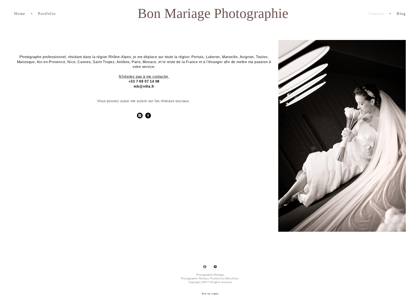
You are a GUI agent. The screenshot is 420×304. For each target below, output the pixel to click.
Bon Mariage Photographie (210, 13)
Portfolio (47, 14)
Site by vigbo (210, 294)
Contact (376, 14)
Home (19, 14)
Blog (401, 14)
